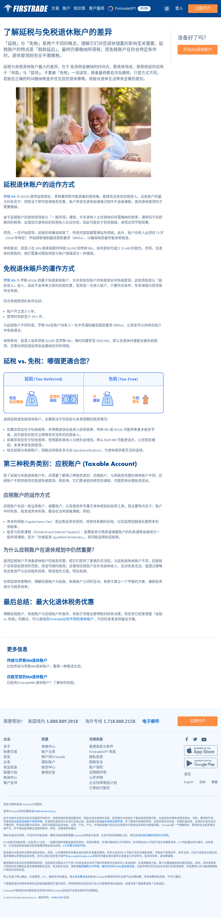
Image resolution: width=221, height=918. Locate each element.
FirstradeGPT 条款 (102, 751)
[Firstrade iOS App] (201, 750)
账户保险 (96, 767)
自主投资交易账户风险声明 (26, 822)
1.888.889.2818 (62, 721)
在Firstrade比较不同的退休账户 (70, 619)
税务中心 (48, 767)
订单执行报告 (99, 788)
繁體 (215, 782)
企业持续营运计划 (103, 782)
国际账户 (48, 762)
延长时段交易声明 (112, 822)
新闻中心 (10, 777)
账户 (66, 8)
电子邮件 (150, 721)
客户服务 (96, 8)
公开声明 (96, 777)
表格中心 (48, 746)
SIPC (61, 897)
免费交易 (10, 751)
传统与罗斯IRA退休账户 (27, 660)
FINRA (54, 897)
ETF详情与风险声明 (74, 846)
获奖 (6, 757)
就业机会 (10, 767)
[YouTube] (204, 739)
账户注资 (48, 751)
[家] (25, 8)
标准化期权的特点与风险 (154, 835)
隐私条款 (96, 757)
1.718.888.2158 (119, 721)
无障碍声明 (97, 772)
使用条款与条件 (101, 746)
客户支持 (10, 782)
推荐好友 (48, 772)
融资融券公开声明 (89, 866)
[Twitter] (195, 739)
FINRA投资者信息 (124, 866)
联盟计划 (10, 772)
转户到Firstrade (53, 757)
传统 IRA (9, 196)
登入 (179, 8)
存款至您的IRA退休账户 (27, 677)
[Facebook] (186, 739)
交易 (55, 8)
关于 (6, 746)
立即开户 (203, 8)
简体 (202, 782)
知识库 (79, 8)
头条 (6, 762)
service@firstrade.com (80, 856)
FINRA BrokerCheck (44, 811)
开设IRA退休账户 (197, 49)
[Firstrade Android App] (201, 763)
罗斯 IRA (9, 280)
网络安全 (96, 762)
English (188, 782)
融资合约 (107, 866)
